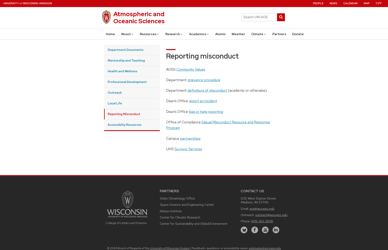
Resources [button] (148, 34)
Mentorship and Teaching (126, 60)
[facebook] (254, 230)
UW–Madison (27, 3)
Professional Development (127, 82)
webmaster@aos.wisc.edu (265, 248)
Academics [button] (197, 34)
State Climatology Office (177, 198)
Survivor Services (188, 149)
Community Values (190, 69)
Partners (279, 34)
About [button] (126, 34)
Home (110, 34)
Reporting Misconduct (124, 114)
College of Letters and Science (126, 223)
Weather (238, 34)
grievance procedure (204, 80)
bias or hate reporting (206, 111)
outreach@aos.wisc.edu (271, 215)
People (318, 3)
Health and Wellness (122, 71)
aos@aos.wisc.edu (262, 209)
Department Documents (125, 50)
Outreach (115, 92)
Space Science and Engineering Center (187, 205)
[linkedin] (276, 230)
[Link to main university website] (127, 218)
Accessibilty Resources (124, 125)
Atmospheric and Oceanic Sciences (139, 17)
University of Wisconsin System (170, 248)
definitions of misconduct (207, 90)
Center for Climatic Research (180, 217)
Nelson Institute (171, 211)
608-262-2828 (262, 221)
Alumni (220, 34)
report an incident (203, 101)
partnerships (190, 138)
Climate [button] (257, 34)
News (333, 3)
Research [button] (172, 34)
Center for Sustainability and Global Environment (194, 224)
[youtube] (265, 230)
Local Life (115, 103)
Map (367, 3)
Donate (298, 34)
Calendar (350, 3)
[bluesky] (244, 230)
